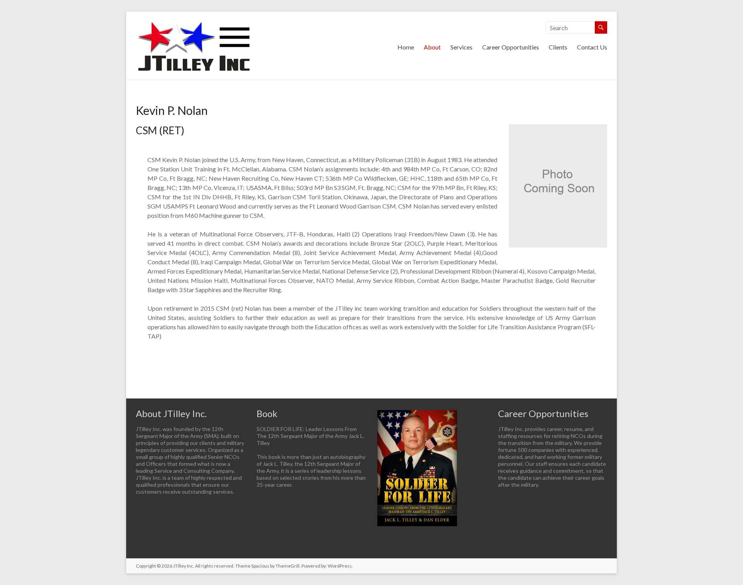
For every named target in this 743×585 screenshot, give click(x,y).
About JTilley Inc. (171, 413)
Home (405, 47)
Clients (558, 47)
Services (461, 47)
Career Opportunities (510, 47)
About (432, 47)
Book (267, 413)
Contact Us (592, 47)
